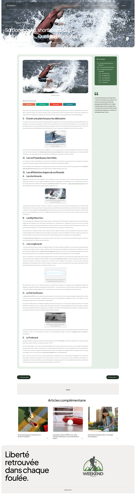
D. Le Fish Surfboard (104, 80)
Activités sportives (111, 5)
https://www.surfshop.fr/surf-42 (77, 183)
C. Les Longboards (104, 77)
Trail (87, 5)
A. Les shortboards (104, 73)
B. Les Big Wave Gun (104, 75)
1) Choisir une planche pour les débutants (105, 64)
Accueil (79, 5)
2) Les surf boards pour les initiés (105, 67)
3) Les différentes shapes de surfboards (105, 70)
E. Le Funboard (103, 82)
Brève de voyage (97, 5)
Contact (123, 5)
